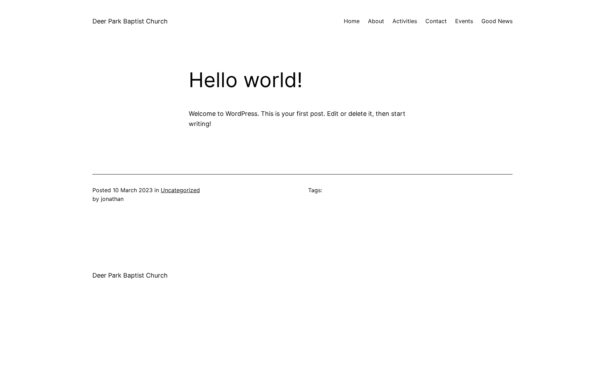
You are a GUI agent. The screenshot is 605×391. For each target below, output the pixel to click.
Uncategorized (180, 190)
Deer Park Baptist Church (130, 21)
